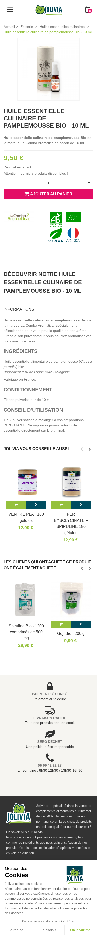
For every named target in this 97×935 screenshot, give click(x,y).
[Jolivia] (48, 10)
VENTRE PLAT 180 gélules (26, 517)
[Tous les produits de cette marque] (19, 217)
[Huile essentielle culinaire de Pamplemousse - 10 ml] (48, 69)
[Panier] (16, 505)
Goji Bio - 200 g (71, 633)
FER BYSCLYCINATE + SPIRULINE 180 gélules (71, 523)
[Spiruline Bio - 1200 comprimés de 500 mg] (26, 601)
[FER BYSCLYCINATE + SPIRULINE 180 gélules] (71, 481)
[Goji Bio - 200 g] (71, 601)
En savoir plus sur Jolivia (24, 832)
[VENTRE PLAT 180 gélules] (26, 481)
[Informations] (36, 505)
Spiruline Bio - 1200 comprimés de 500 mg (26, 632)
